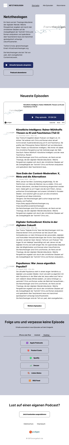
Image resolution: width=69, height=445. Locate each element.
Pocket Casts (36, 350)
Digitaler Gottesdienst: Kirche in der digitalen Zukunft (37, 224)
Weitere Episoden (34, 306)
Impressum (41, 424)
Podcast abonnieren (18, 72)
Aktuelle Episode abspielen (20, 65)
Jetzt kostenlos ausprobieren (34, 414)
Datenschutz (28, 424)
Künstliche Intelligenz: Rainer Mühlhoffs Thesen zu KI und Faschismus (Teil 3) (39, 131)
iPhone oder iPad (25, 335)
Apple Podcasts (36, 343)
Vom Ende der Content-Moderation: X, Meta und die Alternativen (38, 175)
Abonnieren (61, 5)
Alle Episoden (48, 5)
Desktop (46, 335)
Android (37, 335)
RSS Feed (36, 381)
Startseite (35, 5)
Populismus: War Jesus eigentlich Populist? (35, 265)
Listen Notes (36, 373)
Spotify (36, 358)
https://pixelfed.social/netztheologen (30, 206)
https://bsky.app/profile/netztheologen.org (32, 203)
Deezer (36, 365)
